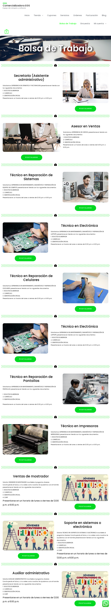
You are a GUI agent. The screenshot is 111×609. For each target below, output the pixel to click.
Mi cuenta (99, 23)
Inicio (27, 15)
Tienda (37, 15)
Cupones (51, 15)
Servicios (64, 15)
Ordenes (77, 15)
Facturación (92, 15)
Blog (104, 15)
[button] (85, 109)
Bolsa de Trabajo (68, 23)
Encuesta (85, 23)
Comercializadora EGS (16, 5)
